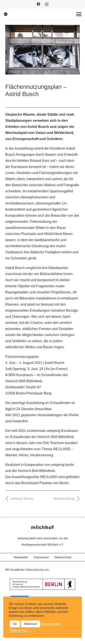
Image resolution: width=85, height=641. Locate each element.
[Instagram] (46, 4)
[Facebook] (38, 4)
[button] (78, 14)
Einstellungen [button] (50, 624)
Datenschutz (62, 557)
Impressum (41, 557)
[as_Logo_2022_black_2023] (5, 14)
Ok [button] (15, 624)
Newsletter (21, 557)
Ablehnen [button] (30, 624)
